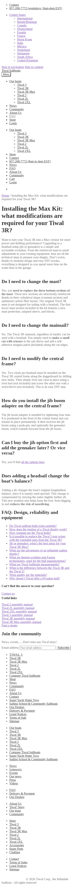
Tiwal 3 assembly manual (17, 615)
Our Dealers (16, 707)
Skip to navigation (13, 67)
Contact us (8, 593)
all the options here (32, 462)
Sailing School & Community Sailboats (33, 703)
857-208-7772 (35, 8)
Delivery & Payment (22, 710)
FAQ (12, 116)
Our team (15, 810)
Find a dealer (10, 625)
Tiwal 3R (23, 88)
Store (12, 119)
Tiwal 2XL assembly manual (19, 611)
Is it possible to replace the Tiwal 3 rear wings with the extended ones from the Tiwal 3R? (37, 538)
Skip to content (34, 67)
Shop (12, 679)
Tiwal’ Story (17, 807)
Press (12, 780)
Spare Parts (16, 848)
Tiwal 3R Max (26, 91)
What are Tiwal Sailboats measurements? (34, 564)
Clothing (14, 852)
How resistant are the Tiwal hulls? (30, 533)
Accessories (16, 845)
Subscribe (63, 647)
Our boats (15, 81)
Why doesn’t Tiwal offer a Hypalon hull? (34, 578)
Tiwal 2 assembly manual (17, 604)
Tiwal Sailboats (11, 70)
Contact (14, 4)
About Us (15, 112)
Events (13, 773)
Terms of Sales (18, 862)
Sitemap (14, 721)
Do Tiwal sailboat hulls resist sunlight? (33, 526)
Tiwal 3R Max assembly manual (21, 622)
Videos (13, 783)
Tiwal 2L (22, 98)
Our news (15, 776)
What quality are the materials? (28, 575)
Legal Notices (17, 714)
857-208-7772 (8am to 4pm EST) (30, 161)
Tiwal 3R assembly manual (18, 618)
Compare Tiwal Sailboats (24, 675)
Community (16, 109)
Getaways (15, 769)
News (13, 105)
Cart (12, 179)
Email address (10, 647)
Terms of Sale (17, 717)
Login (13, 123)
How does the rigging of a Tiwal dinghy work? (38, 529)
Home (5, 195)
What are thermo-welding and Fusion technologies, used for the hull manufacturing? (37, 559)
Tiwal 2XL (24, 102)
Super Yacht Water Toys (24, 700)
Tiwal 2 (21, 95)
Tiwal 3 (21, 84)
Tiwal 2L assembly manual (18, 608)
